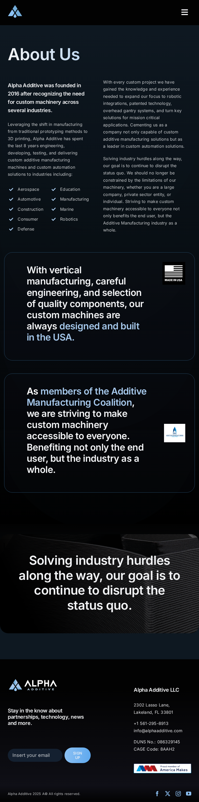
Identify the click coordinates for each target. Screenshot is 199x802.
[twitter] (167, 793)
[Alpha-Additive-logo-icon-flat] (15, 6)
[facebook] (157, 793)
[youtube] (188, 793)
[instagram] (178, 793)
